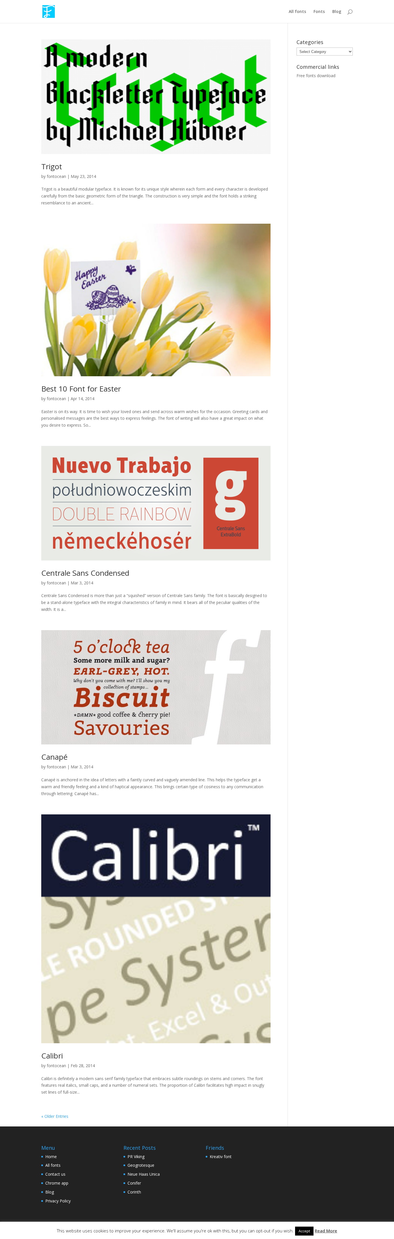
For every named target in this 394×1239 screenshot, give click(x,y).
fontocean (56, 176)
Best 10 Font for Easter (81, 388)
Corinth (134, 1192)
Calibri (52, 1055)
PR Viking (136, 1156)
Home (51, 1156)
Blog (336, 11)
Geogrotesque (140, 1165)
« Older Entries (54, 1116)
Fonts (319, 11)
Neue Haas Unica (143, 1174)
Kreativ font (221, 1156)
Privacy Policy (58, 1201)
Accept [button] (304, 1231)
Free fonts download (316, 75)
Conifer (134, 1183)
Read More (326, 1231)
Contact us (55, 1174)
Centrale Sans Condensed (85, 573)
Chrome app (56, 1183)
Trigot (51, 166)
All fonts (297, 11)
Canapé (54, 757)
